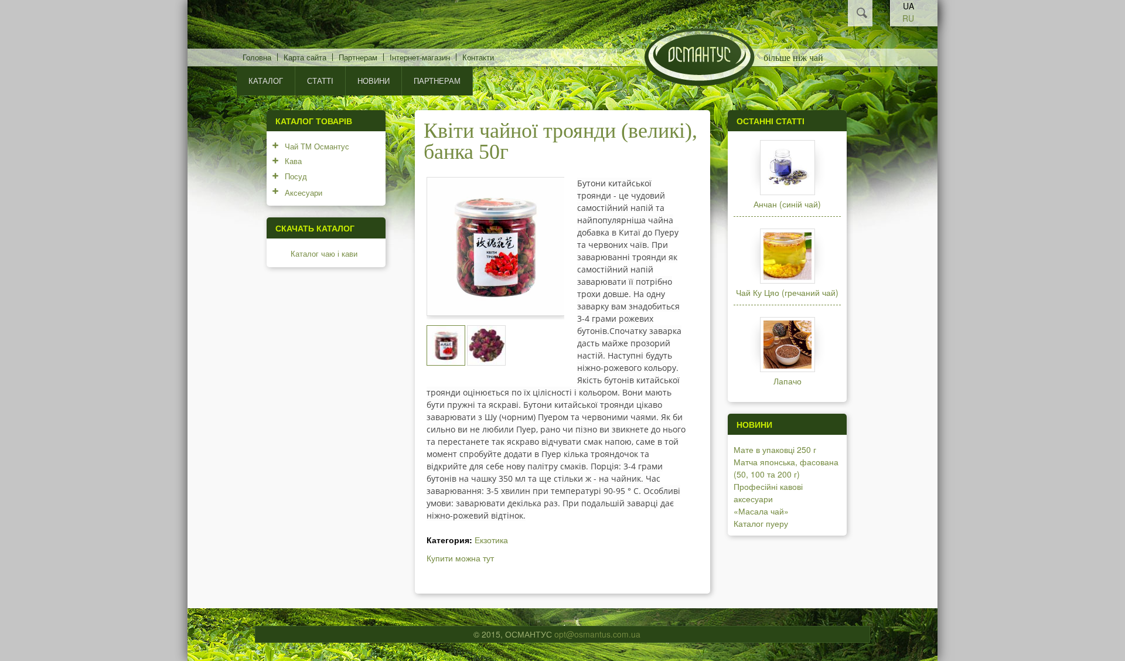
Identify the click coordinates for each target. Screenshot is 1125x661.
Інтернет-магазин (420, 57)
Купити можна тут (460, 558)
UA (908, 6)
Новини (373, 80)
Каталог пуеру (761, 523)
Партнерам (358, 57)
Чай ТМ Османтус (317, 146)
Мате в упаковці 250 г (775, 449)
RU (908, 18)
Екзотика (491, 540)
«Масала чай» (761, 511)
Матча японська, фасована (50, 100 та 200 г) (786, 468)
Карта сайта (305, 57)
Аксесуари (303, 192)
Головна (257, 57)
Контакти (478, 57)
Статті (320, 80)
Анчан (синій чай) (787, 204)
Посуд (296, 176)
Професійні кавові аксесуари (768, 493)
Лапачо (787, 381)
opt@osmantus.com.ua (597, 634)
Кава (293, 160)
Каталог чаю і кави (324, 253)
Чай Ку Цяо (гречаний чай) (787, 292)
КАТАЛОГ (265, 80)
